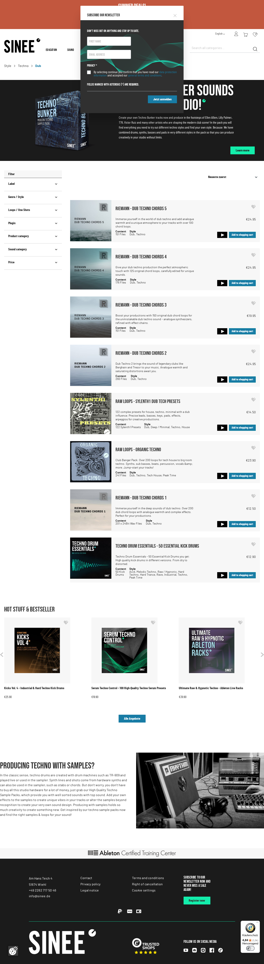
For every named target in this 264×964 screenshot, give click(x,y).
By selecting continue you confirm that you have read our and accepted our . (135, 73)
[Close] (175, 14)
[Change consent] (13, 951)
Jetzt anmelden (162, 99)
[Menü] (257, 923)
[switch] (250, 948)
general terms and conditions (144, 75)
